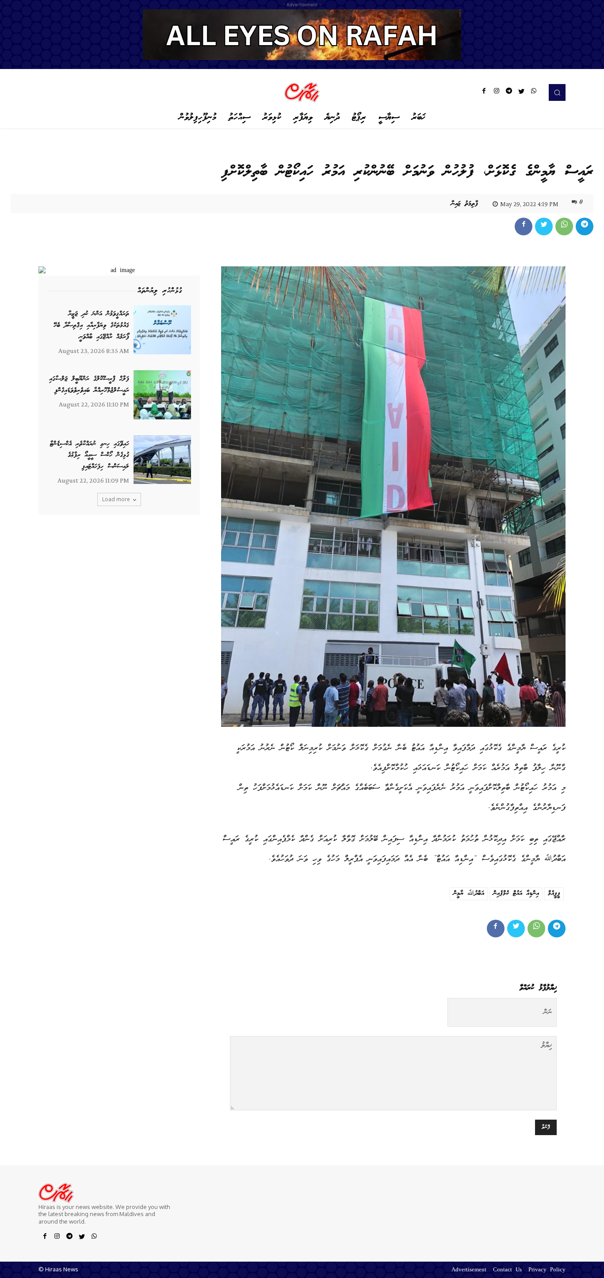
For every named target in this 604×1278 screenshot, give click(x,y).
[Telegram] (509, 92)
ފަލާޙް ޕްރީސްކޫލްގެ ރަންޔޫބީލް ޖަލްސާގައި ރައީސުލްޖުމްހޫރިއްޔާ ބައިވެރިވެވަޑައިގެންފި (89, 385)
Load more (116, 499)
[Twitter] (521, 92)
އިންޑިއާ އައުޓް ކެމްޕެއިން (516, 893)
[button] (557, 92)
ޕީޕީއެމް (554, 893)
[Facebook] (484, 92)
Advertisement (468, 1270)
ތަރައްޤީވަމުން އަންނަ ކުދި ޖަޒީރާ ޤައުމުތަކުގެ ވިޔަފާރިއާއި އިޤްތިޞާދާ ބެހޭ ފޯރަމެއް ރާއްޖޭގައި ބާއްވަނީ (91, 325)
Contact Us (507, 1270)
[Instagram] (496, 92)
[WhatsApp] (534, 92)
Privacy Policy (547, 1270)
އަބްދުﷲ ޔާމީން (468, 893)
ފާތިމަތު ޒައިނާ (464, 204)
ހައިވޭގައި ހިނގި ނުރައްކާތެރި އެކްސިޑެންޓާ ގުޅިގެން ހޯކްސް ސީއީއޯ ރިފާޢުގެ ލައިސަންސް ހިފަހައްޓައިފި (89, 455)
